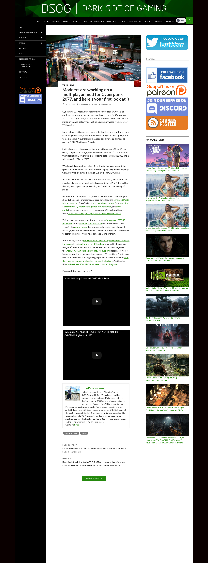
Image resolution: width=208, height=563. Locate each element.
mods (84, 433)
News (46, 21)
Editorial (23, 72)
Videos (65, 21)
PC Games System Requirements (103, 21)
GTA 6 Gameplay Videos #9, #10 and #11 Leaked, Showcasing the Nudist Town (167, 229)
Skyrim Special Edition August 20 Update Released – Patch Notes (164, 378)
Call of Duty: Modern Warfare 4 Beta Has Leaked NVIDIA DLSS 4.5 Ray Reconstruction (167, 289)
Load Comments (94, 478)
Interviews (23, 77)
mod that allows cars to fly (104, 203)
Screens (55, 21)
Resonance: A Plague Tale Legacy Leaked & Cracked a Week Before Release (165, 259)
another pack (80, 227)
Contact (159, 21)
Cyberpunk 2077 (71, 433)
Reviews (148, 21)
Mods (84, 21)
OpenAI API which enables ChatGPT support (88, 250)
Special (22, 43)
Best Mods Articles (27, 59)
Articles (22, 38)
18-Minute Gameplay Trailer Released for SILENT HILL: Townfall (164, 349)
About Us (170, 21)
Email (76, 425)
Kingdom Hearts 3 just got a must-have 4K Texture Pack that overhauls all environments (94, 448)
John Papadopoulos (87, 104)
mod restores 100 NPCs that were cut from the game (91, 264)
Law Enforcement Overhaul (91, 243)
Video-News (68, 85)
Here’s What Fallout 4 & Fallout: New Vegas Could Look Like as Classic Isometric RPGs (165, 408)
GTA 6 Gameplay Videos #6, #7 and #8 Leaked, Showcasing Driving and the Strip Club (166, 169)
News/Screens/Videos (28, 32)
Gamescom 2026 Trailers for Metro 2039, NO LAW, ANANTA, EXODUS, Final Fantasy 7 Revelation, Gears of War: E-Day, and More (165, 440)
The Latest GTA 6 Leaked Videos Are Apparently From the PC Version (162, 199)
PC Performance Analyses (130, 21)
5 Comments (106, 104)
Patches (75, 21)
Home (38, 21)
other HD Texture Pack (90, 223)
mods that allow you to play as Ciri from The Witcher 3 (94, 213)
